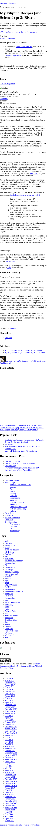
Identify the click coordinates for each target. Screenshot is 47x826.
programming (10, 589)
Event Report (10, 513)
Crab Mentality (10, 466)
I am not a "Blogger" (13, 461)
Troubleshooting (11, 522)
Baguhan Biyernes (12, 480)
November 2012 (11, 729)
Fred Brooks (9, 559)
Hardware (13, 496)
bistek (9, 363)
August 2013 (10, 713)
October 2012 (10, 731)
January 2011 (10, 777)
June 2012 (9, 740)
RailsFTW (9, 596)
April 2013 (9, 718)
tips (6, 622)
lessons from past (11, 574)
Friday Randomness (12, 518)
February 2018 (10, 683)
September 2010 (11, 786)
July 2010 (8, 790)
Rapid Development (12, 602)
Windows (8, 633)
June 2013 (9, 716)
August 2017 (10, 685)
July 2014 (8, 698)
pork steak (34, 173)
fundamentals (10, 563)
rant (6, 600)
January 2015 (10, 691)
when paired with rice (24, 47)
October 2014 (10, 694)
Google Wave (10, 567)
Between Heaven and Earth (20, 485)
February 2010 (10, 797)
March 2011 (9, 773)
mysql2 (7, 580)
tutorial (7, 624)
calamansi (4, 99)
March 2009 (9, 821)
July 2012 (8, 737)
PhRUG (8, 587)
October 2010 (10, 783)
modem (7, 578)
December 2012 (11, 727)
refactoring (9, 605)
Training (13, 511)
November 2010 (11, 781)
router (7, 607)
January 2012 (10, 751)
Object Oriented (11, 585)
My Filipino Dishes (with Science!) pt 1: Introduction (25, 352)
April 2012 (9, 744)
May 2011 (9, 768)
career (7, 548)
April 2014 (9, 702)
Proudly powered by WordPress (28, 825)
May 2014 (9, 700)
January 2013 (10, 724)
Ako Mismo (9, 543)
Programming (15, 531)
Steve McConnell (11, 615)
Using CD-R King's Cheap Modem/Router (21, 451)
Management (15, 498)
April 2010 (9, 792)
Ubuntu (8, 626)
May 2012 (9, 742)
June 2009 (9, 814)
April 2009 (9, 818)
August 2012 (10, 735)
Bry (7, 361)
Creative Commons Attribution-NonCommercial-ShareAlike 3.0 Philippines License (21, 666)
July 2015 (8, 687)
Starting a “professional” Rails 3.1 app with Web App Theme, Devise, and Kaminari (25, 441)
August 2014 (10, 696)
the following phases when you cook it (25, 195)
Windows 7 (9, 635)
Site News (9, 520)
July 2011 (8, 764)
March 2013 (9, 720)
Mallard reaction (12, 261)
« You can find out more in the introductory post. (18, 32)
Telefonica (9, 618)
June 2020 (9, 678)
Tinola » (13, 328)
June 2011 (9, 766)
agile (6, 541)
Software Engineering (18, 509)
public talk (9, 594)
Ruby (7, 609)
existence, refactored (8, 3)
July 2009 (8, 812)
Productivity (14, 504)
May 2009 (9, 816)
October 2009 (10, 805)
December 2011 (11, 753)
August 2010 (10, 788)
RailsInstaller (10, 598)
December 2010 (11, 779)
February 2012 (10, 748)
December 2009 (11, 801)
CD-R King (9, 552)
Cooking (3, 363)
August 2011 (10, 762)
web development (11, 631)
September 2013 (11, 711)
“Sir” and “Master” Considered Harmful (20, 463)
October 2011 (10, 757)
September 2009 (11, 808)
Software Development (18, 507)
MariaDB (8, 576)
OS (11, 528)
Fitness (12, 491)
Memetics (13, 500)
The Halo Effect (11, 620)
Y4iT (7, 637)
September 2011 (11, 759)
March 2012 (9, 746)
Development (15, 524)
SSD (6, 613)
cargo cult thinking (12, 550)
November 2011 (11, 755)
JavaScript (9, 569)
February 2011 (10, 775)
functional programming (14, 561)
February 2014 (10, 705)
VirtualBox (9, 629)
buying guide (10, 545)
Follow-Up (9, 515)
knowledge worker (12, 572)
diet (6, 556)
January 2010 (10, 799)
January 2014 (10, 707)
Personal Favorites (17, 502)
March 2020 (9, 681)
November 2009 (11, 803)
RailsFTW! (9, 444)
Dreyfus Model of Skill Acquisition (18, 470)
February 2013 (10, 722)
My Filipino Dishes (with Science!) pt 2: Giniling (23, 350)
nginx (7, 583)
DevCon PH (9, 554)
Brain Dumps (40, 361)
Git (6, 565)
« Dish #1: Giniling (7, 38)
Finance (13, 489)
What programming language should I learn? (22, 468)
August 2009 (10, 810)
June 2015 (9, 689)
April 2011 (9, 770)
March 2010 (9, 794)
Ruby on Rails (10, 611)
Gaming (13, 493)
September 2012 (11, 733)
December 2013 (11, 709)
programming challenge (14, 591)
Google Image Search (13, 55)
